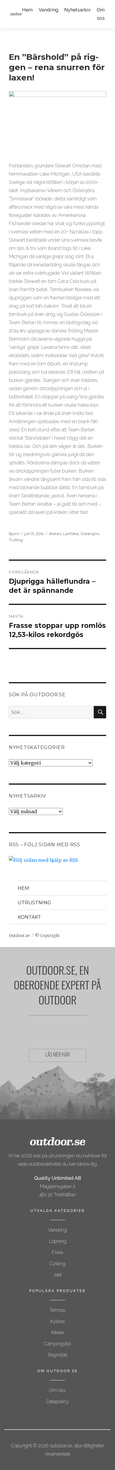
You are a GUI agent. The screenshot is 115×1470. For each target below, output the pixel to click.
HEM (23, 888)
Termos (57, 1310)
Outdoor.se (19, 935)
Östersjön (89, 533)
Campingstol (57, 1344)
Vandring (48, 10)
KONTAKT (29, 917)
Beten (55, 533)
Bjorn (14, 533)
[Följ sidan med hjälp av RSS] (57, 860)
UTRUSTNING (34, 902)
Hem (27, 10)
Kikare (57, 1332)
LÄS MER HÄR (57, 1055)
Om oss (57, 1390)
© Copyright (47, 935)
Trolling (16, 539)
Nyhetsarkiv (77, 10)
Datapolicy (57, 1401)
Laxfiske (71, 533)
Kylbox (57, 1321)
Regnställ (58, 1355)
